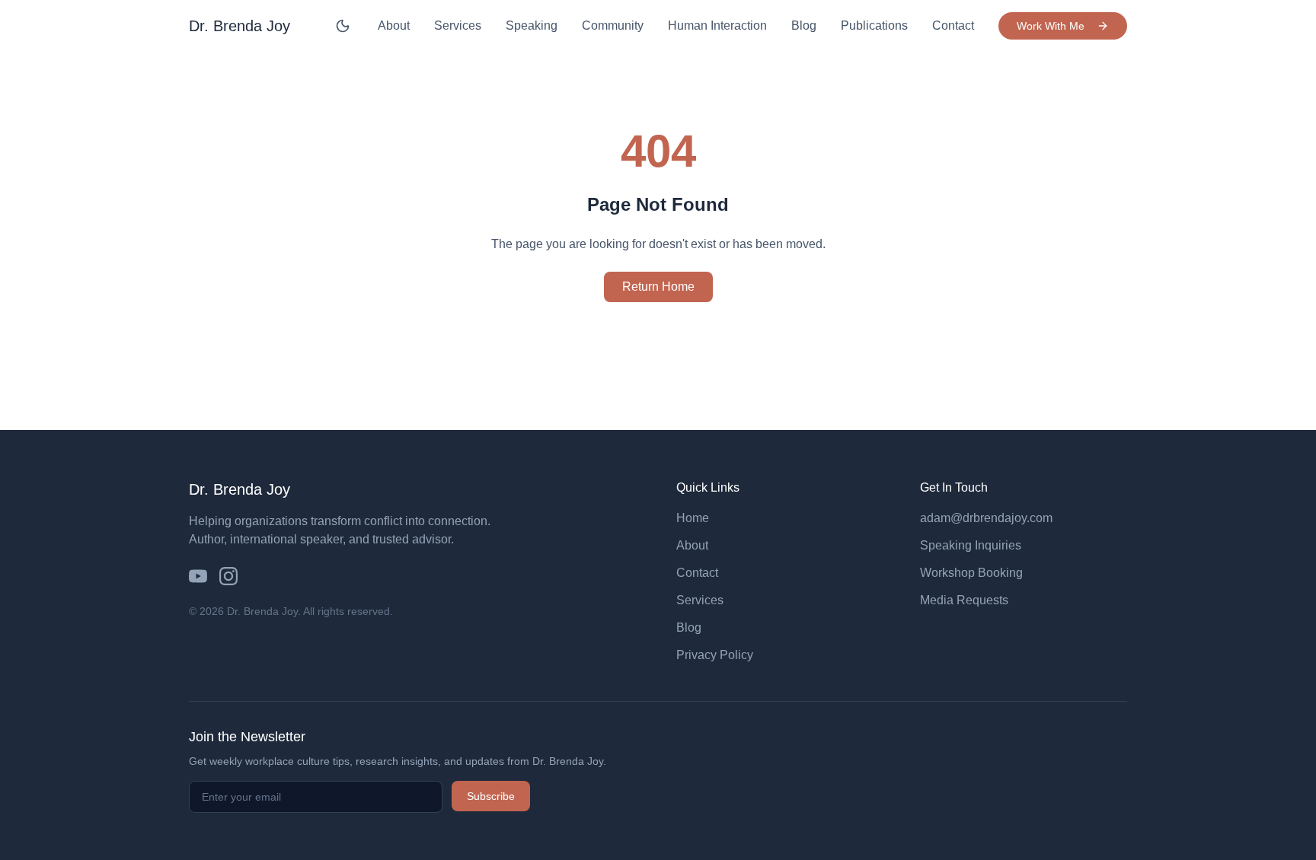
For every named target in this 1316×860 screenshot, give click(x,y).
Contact (953, 25)
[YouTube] (198, 576)
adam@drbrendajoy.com (986, 517)
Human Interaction (717, 25)
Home (692, 517)
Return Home (658, 286)
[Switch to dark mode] (342, 26)
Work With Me (1050, 26)
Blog (803, 25)
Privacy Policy (714, 654)
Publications (874, 25)
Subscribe (491, 796)
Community (613, 25)
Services (457, 25)
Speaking (531, 25)
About (394, 25)
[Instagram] (228, 576)
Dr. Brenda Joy (239, 26)
